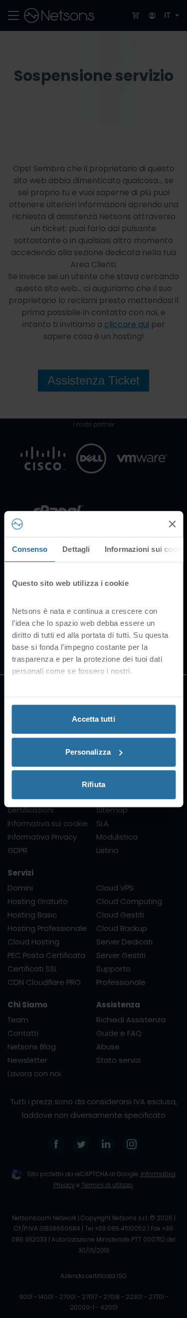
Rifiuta (93, 784)
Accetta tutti (93, 719)
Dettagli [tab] (76, 549)
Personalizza (88, 752)
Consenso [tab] (29, 549)
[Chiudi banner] (172, 523)
